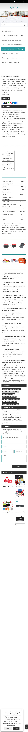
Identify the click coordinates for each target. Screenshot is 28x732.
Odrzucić (8, 728)
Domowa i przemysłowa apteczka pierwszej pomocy (10, 413)
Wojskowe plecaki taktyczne (9, 419)
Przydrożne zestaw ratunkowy (20, 524)
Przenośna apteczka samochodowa (11, 399)
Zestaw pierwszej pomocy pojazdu (20, 512)
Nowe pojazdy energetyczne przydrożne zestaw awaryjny (8, 512)
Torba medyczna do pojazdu (10, 401)
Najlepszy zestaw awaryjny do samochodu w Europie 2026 (20, 486)
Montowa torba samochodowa (20, 499)
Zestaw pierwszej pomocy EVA (9, 424)
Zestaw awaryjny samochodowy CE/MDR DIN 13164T (8, 486)
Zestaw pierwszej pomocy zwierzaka (11, 416)
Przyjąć (16, 728)
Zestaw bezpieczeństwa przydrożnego (11, 417)
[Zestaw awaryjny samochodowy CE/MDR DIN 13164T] (8, 479)
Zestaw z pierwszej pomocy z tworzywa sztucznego (12, 421)
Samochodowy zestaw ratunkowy (11, 391)
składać (19, 466)
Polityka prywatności (12, 725)
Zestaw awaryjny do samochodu (11, 404)
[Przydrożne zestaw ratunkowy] (20, 518)
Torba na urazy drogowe (9, 394)
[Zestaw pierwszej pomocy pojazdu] (20, 505)
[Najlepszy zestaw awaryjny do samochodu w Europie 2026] (20, 479)
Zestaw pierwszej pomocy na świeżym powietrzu (11, 410)
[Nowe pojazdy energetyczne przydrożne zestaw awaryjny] (8, 505)
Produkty (6, 19)
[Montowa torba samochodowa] (20, 492)
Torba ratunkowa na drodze (9, 396)
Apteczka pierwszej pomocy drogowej (12, 389)
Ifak (18, 419)
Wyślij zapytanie (6, 98)
